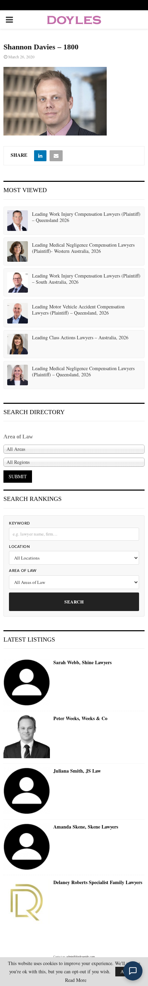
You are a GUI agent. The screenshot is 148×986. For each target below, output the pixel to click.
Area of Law (23, 571)
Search (74, 601)
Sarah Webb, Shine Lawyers (82, 662)
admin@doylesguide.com (80, 956)
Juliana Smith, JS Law (77, 770)
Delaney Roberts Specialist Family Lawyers (97, 882)
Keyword (19, 523)
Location (19, 547)
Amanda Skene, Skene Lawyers (85, 826)
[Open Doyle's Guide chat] (132, 971)
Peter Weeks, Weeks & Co (80, 718)
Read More (75, 980)
